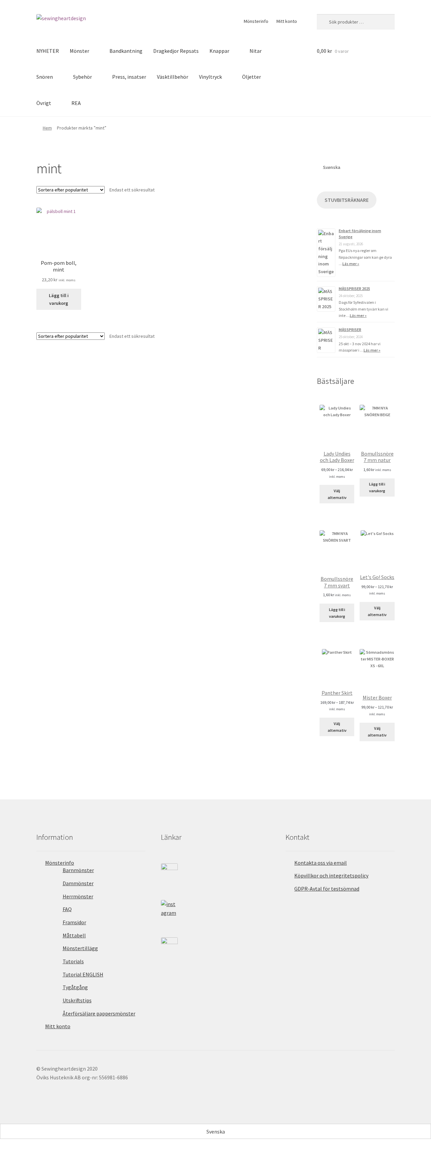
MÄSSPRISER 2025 (354, 288)
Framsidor (74, 922)
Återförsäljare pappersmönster (99, 1013)
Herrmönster (78, 896)
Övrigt (43, 103)
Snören (44, 76)
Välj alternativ (337, 494)
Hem (47, 128)
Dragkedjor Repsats (176, 50)
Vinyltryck (210, 76)
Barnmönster (78, 870)
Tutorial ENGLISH (83, 974)
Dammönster (78, 883)
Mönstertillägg (80, 948)
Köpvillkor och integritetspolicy (331, 875)
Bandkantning (125, 50)
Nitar (256, 50)
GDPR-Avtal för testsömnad (326, 888)
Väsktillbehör (172, 76)
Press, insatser (129, 76)
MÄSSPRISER (350, 329)
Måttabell (74, 935)
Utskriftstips (77, 1000)
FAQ (67, 909)
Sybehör (82, 76)
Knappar (219, 50)
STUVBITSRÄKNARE (347, 200)
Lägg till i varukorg (59, 299)
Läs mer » (350, 263)
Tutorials (73, 961)
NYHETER (47, 50)
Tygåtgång (75, 987)
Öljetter (251, 76)
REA (76, 103)
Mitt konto (286, 21)
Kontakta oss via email (320, 862)
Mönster (79, 50)
